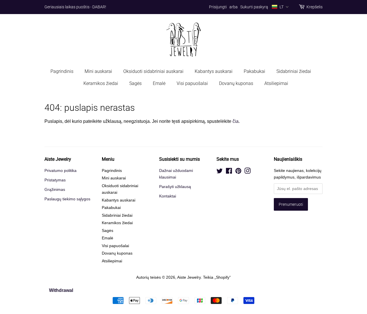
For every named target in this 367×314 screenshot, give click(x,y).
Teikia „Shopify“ (217, 277)
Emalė (159, 83)
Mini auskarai (98, 71)
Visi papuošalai (192, 83)
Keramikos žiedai (100, 83)
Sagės (135, 83)
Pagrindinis (61, 71)
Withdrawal (61, 290)
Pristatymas (55, 180)
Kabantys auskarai (214, 71)
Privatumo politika (60, 170)
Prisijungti (218, 7)
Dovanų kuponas (236, 83)
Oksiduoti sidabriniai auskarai (153, 71)
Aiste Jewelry (189, 277)
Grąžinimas (54, 189)
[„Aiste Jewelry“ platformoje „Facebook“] (229, 172)
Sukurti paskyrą (254, 7)
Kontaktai (167, 196)
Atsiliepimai (276, 83)
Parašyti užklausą (175, 187)
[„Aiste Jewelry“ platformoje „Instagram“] (247, 172)
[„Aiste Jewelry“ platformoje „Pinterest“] (238, 172)
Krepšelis (315, 7)
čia (236, 121)
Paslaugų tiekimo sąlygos (67, 199)
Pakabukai (254, 71)
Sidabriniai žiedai (293, 71)
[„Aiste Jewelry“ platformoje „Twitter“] (219, 172)
